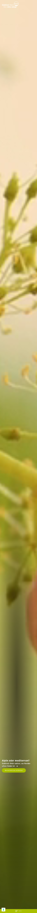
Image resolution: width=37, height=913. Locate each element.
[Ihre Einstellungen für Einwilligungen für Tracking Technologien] (3, 909)
